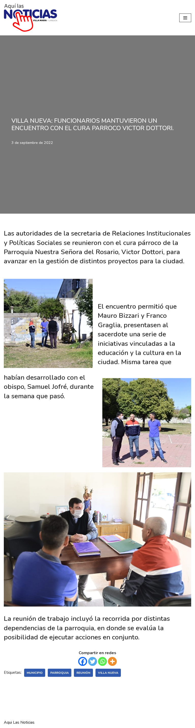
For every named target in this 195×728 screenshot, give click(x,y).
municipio (35, 673)
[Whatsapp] (102, 661)
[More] (112, 661)
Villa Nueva (108, 673)
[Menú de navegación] (185, 17)
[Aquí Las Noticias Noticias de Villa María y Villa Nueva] (30, 18)
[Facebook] (82, 661)
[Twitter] (92, 661)
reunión (83, 673)
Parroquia (59, 673)
